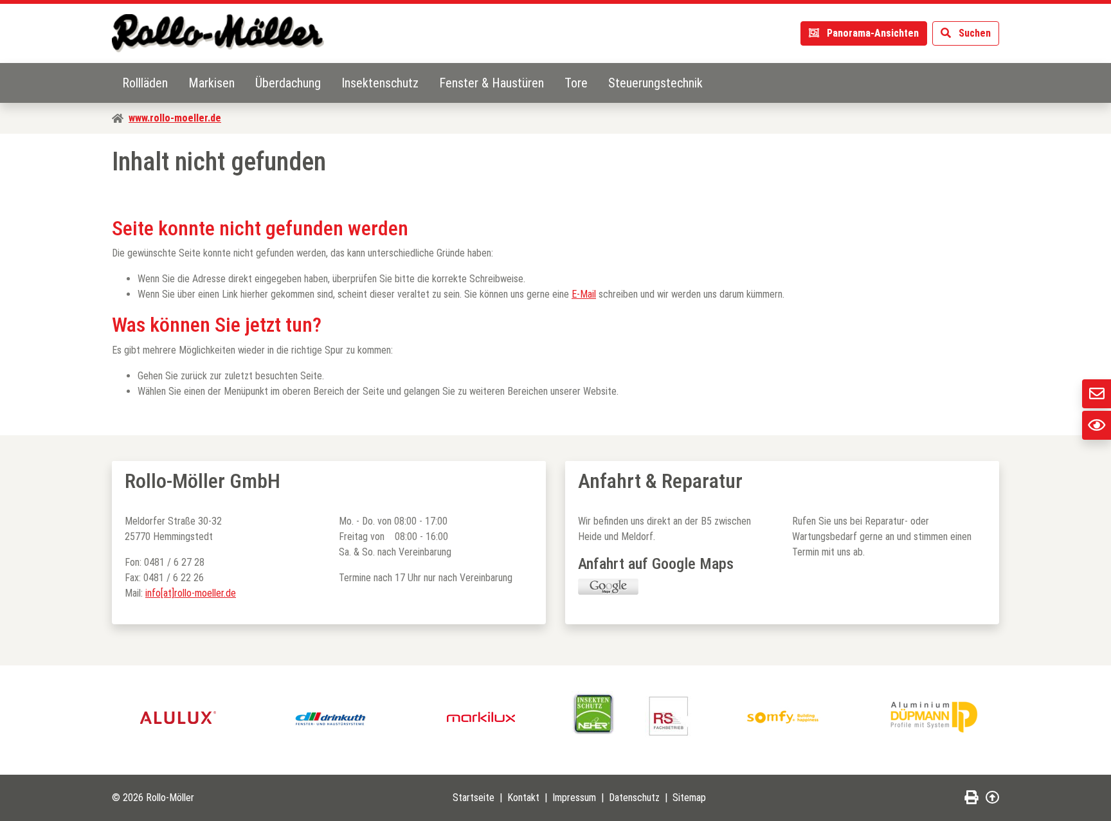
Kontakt (523, 797)
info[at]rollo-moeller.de (190, 593)
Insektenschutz (380, 83)
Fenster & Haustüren (491, 83)
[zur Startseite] (218, 33)
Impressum (574, 797)
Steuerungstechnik (655, 83)
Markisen (211, 83)
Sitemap (689, 797)
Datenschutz (634, 797)
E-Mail (584, 294)
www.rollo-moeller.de (175, 118)
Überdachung (288, 83)
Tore (576, 83)
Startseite (473, 797)
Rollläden (145, 83)
